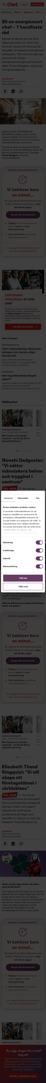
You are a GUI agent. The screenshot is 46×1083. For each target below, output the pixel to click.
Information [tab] (23, 498)
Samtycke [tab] (8, 498)
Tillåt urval (23, 586)
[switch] (39, 550)
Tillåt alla (23, 578)
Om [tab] (37, 498)
